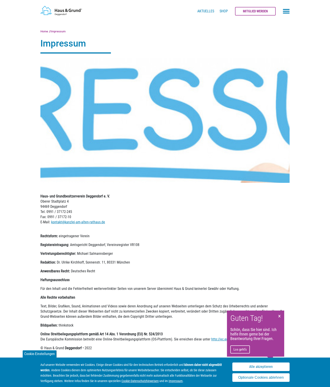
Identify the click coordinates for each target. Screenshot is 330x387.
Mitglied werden (255, 11)
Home (44, 31)
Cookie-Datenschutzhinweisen (140, 381)
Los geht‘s (240, 349)
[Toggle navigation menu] (286, 11)
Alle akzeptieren (261, 367)
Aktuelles (205, 11)
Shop (224, 11)
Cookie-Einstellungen (39, 354)
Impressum (58, 31)
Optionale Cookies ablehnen (261, 378)
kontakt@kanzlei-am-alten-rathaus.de (78, 222)
